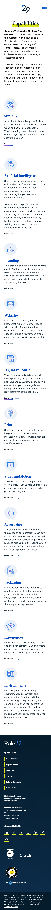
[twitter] (21, 832)
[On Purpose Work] (10, 855)
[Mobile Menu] (41, 8)
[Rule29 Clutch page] (25, 855)
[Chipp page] (11, 872)
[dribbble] (35, 832)
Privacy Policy (33, 904)
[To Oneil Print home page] (16, 883)
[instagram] (28, 832)
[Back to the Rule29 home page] (25, 8)
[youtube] (6, 839)
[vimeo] (42, 832)
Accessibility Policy (11, 906)
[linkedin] (6, 832)
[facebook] (14, 832)
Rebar (22, 904)
